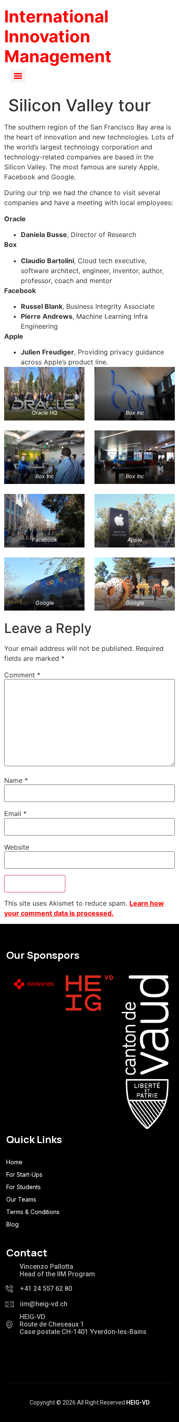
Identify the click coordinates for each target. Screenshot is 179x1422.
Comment (22, 675)
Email (15, 813)
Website (16, 847)
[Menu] (17, 76)
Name (16, 780)
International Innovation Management (58, 36)
